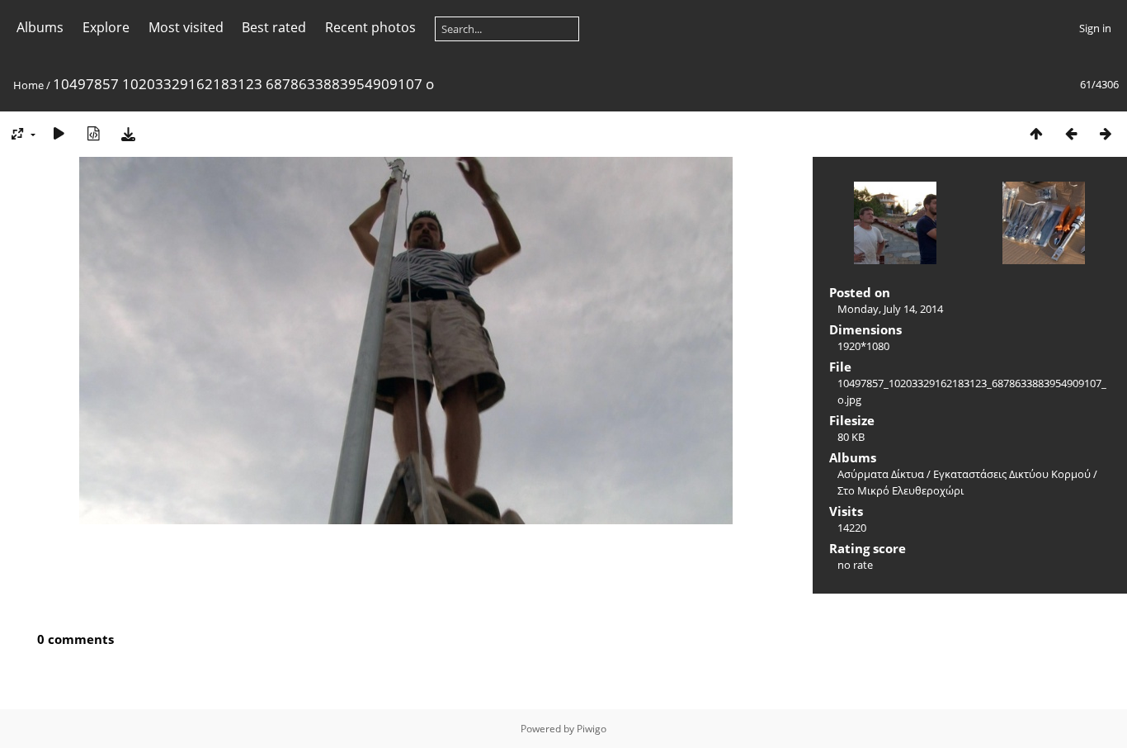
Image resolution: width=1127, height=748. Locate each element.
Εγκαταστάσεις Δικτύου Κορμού (1012, 473)
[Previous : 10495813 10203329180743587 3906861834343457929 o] (1071, 133)
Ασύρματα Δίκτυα (880, 473)
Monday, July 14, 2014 (890, 308)
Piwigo (591, 729)
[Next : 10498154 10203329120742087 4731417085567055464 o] (1105, 133)
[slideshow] (58, 133)
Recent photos (370, 27)
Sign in (1095, 28)
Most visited (186, 27)
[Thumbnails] (1036, 133)
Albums (40, 27)
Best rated (274, 27)
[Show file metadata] (93, 133)
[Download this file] (128, 133)
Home (28, 85)
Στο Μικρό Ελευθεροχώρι (900, 490)
